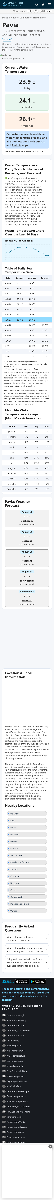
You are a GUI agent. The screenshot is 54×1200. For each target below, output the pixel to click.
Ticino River (39, 17)
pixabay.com (18, 58)
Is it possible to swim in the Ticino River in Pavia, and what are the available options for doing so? (24, 962)
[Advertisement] (27, 639)
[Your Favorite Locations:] (43, 4)
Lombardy (25, 17)
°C (30, 11)
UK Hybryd (45, 11)
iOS (43, 141)
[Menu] (49, 4)
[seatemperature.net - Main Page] (13, 4)
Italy (15, 17)
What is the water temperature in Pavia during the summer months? (25, 950)
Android (16, 145)
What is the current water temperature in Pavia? (20, 939)
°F (36, 11)
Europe (6, 17)
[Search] (36, 4)
